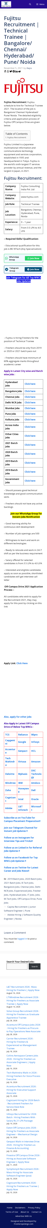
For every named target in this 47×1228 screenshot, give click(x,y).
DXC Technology (36, 774)
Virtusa (22, 761)
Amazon (35, 761)
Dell (33, 790)
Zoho (8, 790)
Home (9, 1207)
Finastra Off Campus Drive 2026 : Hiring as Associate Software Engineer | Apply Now (23, 1158)
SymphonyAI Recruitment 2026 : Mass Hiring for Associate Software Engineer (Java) (23, 1172)
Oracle (35, 799)
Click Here (22, 663)
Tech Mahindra (10, 761)
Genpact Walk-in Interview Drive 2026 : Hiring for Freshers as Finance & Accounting (23, 1145)
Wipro (34, 734)
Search (35, 966)
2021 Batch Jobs (12, 882)
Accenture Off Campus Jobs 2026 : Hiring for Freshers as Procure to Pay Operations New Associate (23, 1028)
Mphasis (22, 773)
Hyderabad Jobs (17, 894)
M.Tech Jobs (10, 898)
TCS (7, 734)
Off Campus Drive (26, 898)
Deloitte (9, 773)
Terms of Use (11, 1212)
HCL (33, 750)
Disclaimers (20, 1207)
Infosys (35, 741)
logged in (22, 938)
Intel (20, 799)
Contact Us (37, 1212)
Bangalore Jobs (12, 886)
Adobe (8, 808)
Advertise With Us (23, 1216)
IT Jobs (30, 894)
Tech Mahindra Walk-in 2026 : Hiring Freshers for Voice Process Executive (23, 1076)
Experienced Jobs (23, 890)
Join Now (34, 258)
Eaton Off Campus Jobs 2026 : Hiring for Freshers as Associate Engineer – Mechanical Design (23, 1131)
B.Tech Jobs (27, 882)
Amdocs (35, 782)
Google (22, 741)
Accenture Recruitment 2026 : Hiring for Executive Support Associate (22, 1090)
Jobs (37, 894)
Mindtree (10, 782)
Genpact (22, 750)
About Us (25, 1212)
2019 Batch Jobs (15, 878)
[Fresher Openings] (6, 4)
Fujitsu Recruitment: (16, 137)
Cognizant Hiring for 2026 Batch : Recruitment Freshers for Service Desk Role (23, 1103)
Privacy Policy (34, 1207)
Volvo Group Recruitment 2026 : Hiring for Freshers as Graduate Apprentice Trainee (23, 1014)
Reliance (23, 734)
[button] (30, 4)
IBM (20, 782)
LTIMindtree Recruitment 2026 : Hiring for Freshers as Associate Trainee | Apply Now (23, 1000)
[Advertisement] (23, 309)
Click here (30, 391)
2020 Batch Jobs (33, 878)
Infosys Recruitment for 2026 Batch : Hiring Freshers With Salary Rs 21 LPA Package (21, 1117)
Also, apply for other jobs (17, 716)
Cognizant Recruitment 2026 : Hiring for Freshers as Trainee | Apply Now (23, 1186)
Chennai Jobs (27, 886)
